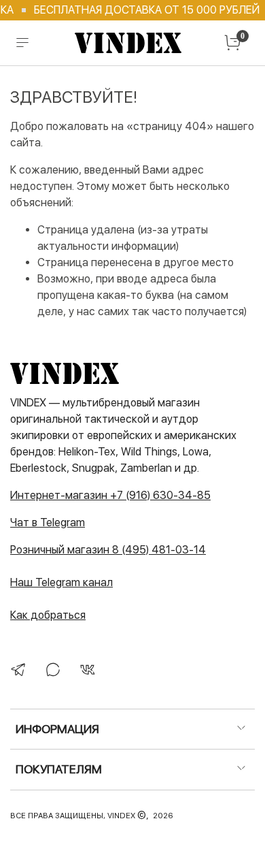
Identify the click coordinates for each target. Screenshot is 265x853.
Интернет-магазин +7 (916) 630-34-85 (110, 495)
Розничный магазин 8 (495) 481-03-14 (108, 549)
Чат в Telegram (47, 522)
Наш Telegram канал (61, 582)
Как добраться (48, 615)
